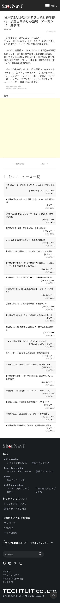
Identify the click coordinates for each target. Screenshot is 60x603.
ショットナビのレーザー (19, 471)
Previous (19, 163)
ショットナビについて (15, 503)
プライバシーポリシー (12, 575)
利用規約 (6, 571)
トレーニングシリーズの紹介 (18, 490)
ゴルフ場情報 (10, 533)
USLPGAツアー (8, 29)
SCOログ (8, 528)
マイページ (9, 522)
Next (42, 163)
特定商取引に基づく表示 (13, 578)
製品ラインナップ (40, 462)
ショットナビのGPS (17, 462)
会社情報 (6, 582)
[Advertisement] (30, 128)
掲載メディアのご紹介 (15, 508)
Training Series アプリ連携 (45, 490)
